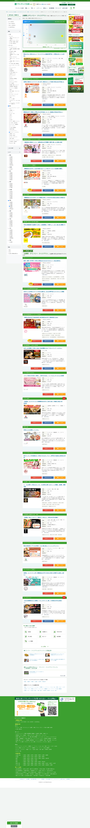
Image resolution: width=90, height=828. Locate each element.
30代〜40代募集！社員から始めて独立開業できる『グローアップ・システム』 (43, 348)
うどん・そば (12, 113)
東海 (10, 181)
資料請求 (36, 284)
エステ (42, 738)
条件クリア (14, 826)
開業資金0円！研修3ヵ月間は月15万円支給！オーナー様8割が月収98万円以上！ (43, 112)
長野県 (11, 198)
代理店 (33, 165)
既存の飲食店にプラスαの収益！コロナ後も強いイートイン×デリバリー (41, 545)
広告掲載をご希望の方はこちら (68, 2)
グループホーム (12, 95)
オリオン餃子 (26, 398)
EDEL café (25, 427)
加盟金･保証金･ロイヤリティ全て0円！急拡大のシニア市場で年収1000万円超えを (44, 81)
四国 (10, 210)
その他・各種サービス (13, 72)
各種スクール (45, 733)
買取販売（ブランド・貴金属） (14, 55)
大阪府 (11, 204)
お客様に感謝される (53, 773)
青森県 (28, 755)
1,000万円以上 (12, 27)
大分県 (11, 235)
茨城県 (25, 758)
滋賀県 (11, 202)
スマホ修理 (12, 83)
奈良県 (11, 207)
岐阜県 (11, 183)
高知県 (11, 216)
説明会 (45, 8)
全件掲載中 (43, 4)
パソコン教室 (12, 98)
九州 (10, 228)
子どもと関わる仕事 (45, 773)
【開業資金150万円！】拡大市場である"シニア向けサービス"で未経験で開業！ (43, 168)
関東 (10, 155)
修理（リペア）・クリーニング (15, 59)
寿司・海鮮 (12, 138)
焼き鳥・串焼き (12, 135)
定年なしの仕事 (49, 504)
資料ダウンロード (37, 74)
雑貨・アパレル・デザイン (14, 40)
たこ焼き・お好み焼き (13, 122)
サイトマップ (56, 779)
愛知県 (11, 186)
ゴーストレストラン (13, 130)
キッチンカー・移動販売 (14, 124)
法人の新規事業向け (45, 213)
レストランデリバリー (28, 542)
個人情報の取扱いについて (35, 779)
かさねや (25, 109)
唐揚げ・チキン (12, 133)
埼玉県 (11, 161)
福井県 (11, 195)
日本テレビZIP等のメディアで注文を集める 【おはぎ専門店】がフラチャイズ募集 (44, 291)
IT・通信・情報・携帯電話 (14, 63)
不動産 (11, 69)
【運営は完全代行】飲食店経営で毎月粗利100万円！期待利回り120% (41, 317)
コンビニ (11, 36)
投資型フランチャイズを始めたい (47, 276)
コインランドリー (13, 67)
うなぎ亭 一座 (26, 481)
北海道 (10, 167)
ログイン (63, 4)
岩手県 (11, 174)
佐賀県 (11, 231)
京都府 (11, 203)
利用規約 (43, 779)
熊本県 (11, 234)
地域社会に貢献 (58, 155)
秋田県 (39, 755)
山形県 (11, 178)
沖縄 (10, 240)
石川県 (11, 194)
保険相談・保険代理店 (13, 86)
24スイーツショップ (27, 257)
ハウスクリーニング (13, 47)
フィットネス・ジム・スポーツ (15, 66)
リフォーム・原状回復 (39, 740)
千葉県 (11, 162)
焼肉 (57, 687)
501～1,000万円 (12, 25)
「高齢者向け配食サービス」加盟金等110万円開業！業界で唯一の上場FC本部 (43, 142)
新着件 (48, 4)
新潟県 (11, 191)
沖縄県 (11, 242)
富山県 (11, 192)
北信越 (10, 189)
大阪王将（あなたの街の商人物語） (31, 221)
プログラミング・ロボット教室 (15, 101)
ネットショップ (12, 75)
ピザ (11, 118)
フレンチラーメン (27, 597)
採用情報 (68, 779)
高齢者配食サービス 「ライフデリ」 (31, 78)
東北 (10, 171)
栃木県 (11, 158)
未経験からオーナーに (51, 155)
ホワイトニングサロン (13, 81)
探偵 (11, 89)
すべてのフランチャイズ (22, 11)
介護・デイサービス (31, 735)
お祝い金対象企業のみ (13, 253)
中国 (10, 218)
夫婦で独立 (50, 502)
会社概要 (27, 779)
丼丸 (24, 51)
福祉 (11, 97)
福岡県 (11, 230)
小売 (10, 34)
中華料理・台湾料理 (13, 141)
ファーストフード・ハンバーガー (15, 108)
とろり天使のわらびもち (28, 372)
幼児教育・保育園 (13, 51)
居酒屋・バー (12, 110)
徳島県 (11, 212)
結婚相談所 (12, 70)
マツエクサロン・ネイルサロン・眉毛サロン (15, 103)
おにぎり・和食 (12, 143)
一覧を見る (62, 675)
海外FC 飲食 (12, 129)
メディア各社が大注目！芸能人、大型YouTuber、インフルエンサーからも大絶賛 (44, 375)
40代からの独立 (57, 335)
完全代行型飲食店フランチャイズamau (32, 314)
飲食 (28, 11)
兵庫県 (11, 206)
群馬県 (11, 159)
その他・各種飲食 (13, 127)
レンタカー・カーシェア (14, 94)
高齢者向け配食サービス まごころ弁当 (31, 139)
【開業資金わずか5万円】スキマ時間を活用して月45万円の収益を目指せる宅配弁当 (44, 197)
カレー (11, 116)
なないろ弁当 (26, 194)
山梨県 (11, 196)
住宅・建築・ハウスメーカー (15, 91)
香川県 (11, 214)
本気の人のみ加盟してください (31, 430)
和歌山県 (11, 208)
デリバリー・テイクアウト (34, 11)
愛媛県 (11, 215)
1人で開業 (43, 186)
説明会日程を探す (49, 74)
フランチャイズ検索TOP (20, 718)
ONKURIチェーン (27, 165)
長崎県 (11, 232)
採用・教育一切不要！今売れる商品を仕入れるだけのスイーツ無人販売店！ (42, 260)
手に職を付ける (55, 502)
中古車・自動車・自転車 (14, 41)
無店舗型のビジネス (34, 770)
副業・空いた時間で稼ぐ (46, 278)
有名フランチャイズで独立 (51, 772)
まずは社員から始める (28, 775)
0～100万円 (11, 21)
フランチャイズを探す (19, 8)
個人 (10, 250)
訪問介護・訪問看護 (13, 78)
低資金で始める (44, 155)
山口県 (11, 226)
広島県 (11, 224)
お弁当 (11, 119)
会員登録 (72, 4)
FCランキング (58, 8)
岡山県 (11, 223)
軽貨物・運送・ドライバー (14, 84)
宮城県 (11, 175)
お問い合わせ (63, 779)
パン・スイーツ (51, 688)
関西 (10, 200)
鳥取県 (11, 220)
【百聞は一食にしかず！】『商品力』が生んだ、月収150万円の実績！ (41, 517)
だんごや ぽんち (26, 569)
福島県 (11, 179)
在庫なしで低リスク (42, 770)
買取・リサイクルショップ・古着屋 (15, 38)
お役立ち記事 (64, 8)
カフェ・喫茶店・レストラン (15, 121)
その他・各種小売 (13, 43)
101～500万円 (12, 23)
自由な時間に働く (45, 70)
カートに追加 (60, 74)
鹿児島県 (11, 238)
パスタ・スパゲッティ (13, 136)
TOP (7, 11)
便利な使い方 (22, 779)
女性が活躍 (60, 534)
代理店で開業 (48, 775)
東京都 (11, 163)
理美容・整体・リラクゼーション (15, 61)
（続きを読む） (47, 68)
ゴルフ (11, 92)
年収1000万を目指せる (20, 773)
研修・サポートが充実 (60, 278)
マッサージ (12, 80)
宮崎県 (11, 236)
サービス (11, 45)
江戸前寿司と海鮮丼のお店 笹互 (30, 514)
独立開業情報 (51, 8)
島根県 (11, 222)
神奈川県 (11, 165)
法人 (10, 251)
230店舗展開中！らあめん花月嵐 (30, 345)
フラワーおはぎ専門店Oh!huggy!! (30, 288)
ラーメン (11, 111)
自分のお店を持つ (45, 506)
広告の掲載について (49, 779)
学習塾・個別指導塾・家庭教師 (15, 49)
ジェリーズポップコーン (28, 452)
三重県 (11, 187)
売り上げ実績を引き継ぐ (46, 242)
